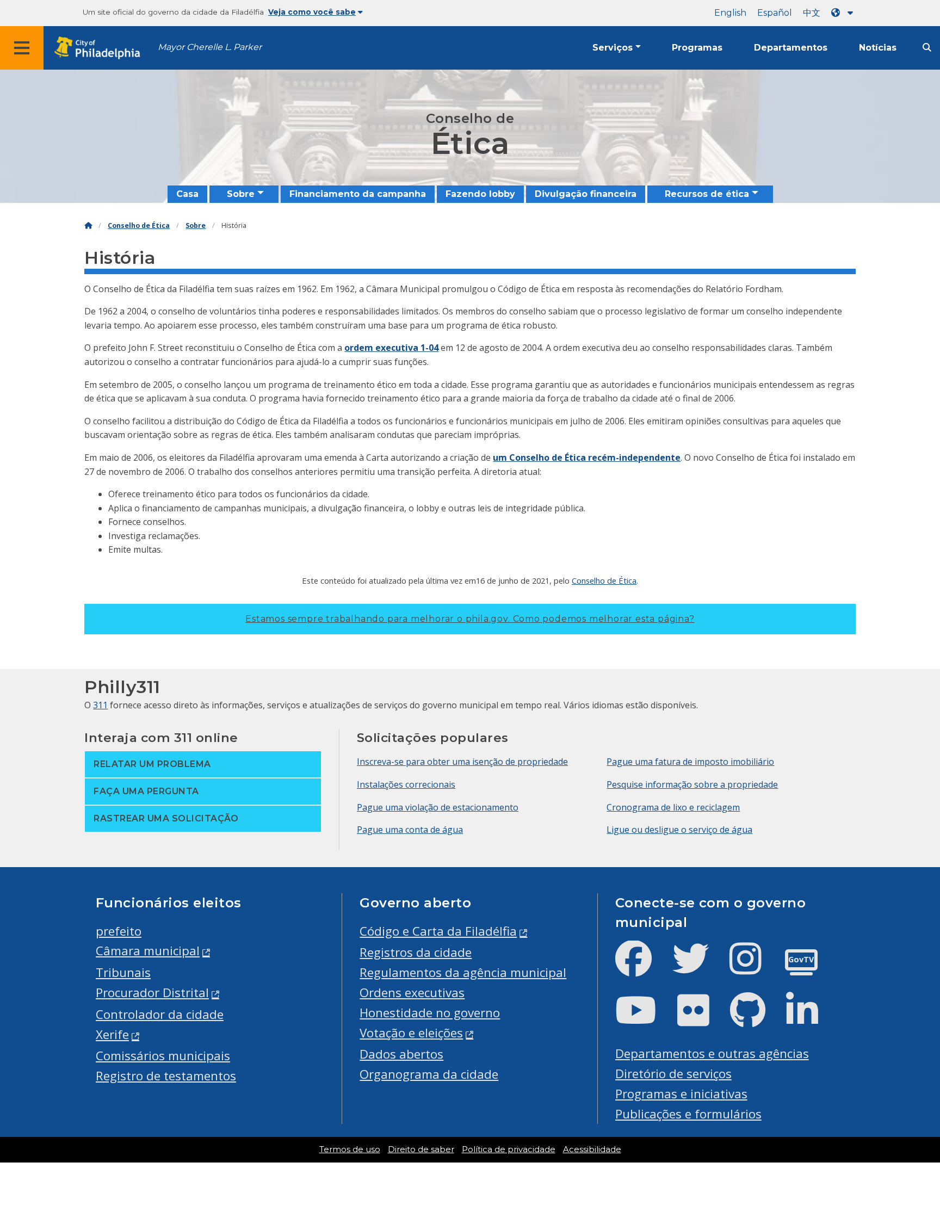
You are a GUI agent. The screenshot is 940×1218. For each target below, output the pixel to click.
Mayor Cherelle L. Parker (210, 47)
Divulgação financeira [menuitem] (585, 194)
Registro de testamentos (166, 1075)
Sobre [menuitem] (241, 194)
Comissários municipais (163, 1055)
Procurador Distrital (152, 992)
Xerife (112, 1034)
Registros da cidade (416, 952)
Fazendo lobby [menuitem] (480, 194)
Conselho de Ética (139, 225)
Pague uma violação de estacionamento (437, 807)
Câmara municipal (148, 950)
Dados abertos (401, 1054)
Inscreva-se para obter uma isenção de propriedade (462, 762)
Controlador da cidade (160, 1014)
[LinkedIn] (811, 1019)
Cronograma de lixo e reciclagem (673, 807)
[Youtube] (644, 1019)
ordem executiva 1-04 (391, 348)
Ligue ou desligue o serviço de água (679, 830)
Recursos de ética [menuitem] (707, 194)
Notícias (877, 47)
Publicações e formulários (688, 1113)
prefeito (118, 931)
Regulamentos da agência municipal (463, 972)
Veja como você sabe (312, 12)
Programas (697, 47)
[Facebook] (642, 967)
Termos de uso (349, 1149)
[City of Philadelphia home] (100, 48)
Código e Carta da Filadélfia (438, 931)
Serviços (612, 47)
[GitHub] (756, 1019)
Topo (908, 1151)
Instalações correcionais (406, 784)
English (730, 13)
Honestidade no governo (430, 1012)
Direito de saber (421, 1149)
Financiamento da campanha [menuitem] (357, 194)
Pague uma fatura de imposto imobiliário (690, 762)
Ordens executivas (412, 992)
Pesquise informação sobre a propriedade (692, 784)
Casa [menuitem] (187, 194)
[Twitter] (699, 967)
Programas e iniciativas (681, 1093)
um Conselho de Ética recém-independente (587, 457)
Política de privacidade (508, 1149)
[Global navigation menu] (22, 48)
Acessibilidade (592, 1149)
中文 (811, 13)
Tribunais (123, 972)
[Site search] (927, 47)
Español (774, 13)
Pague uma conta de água (410, 830)
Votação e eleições (411, 1032)
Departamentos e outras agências (712, 1053)
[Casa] (88, 225)
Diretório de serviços (673, 1073)
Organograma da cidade (429, 1074)
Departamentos (790, 47)
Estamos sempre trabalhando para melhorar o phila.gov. (469, 619)
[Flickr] (702, 1019)
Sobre (195, 225)
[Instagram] (754, 967)
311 (100, 705)
